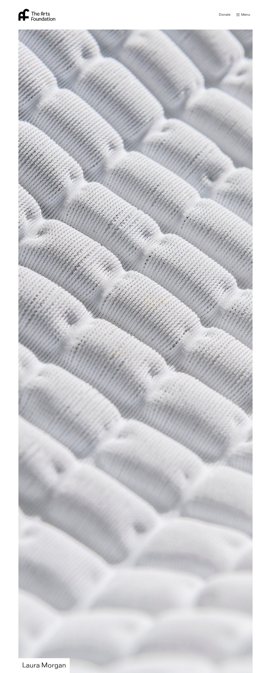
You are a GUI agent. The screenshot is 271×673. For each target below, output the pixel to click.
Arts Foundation (36, 14)
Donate (224, 15)
